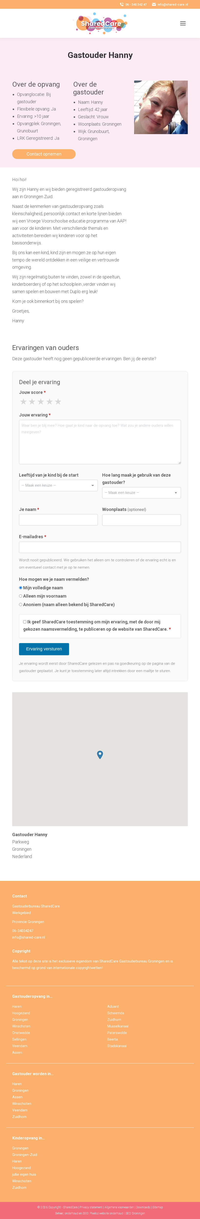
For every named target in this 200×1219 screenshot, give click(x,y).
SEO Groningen (135, 1213)
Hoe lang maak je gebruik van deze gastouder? (136, 478)
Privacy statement (91, 1207)
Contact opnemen (44, 154)
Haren (16, 1006)
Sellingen (19, 1039)
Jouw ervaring (34, 414)
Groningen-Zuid (24, 1155)
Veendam (19, 1046)
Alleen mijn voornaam (44, 596)
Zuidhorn (114, 1020)
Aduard (113, 1006)
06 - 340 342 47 (136, 4)
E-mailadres (32, 536)
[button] (100, 755)
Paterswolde (117, 1033)
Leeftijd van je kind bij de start (49, 475)
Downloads (143, 1207)
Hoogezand (21, 1013)
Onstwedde (21, 1033)
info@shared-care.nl (173, 4)
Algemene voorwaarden (119, 1207)
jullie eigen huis (24, 1174)
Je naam (29, 509)
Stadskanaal (117, 1046)
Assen (17, 1052)
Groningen (20, 1020)
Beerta (112, 1039)
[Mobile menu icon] (183, 23)
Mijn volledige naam (42, 587)
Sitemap (157, 1207)
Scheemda (115, 1013)
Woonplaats (124, 509)
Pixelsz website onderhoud (106, 1213)
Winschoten (21, 1026)
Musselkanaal (118, 1026)
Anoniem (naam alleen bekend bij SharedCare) (68, 604)
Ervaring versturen (44, 648)
